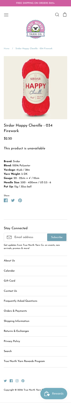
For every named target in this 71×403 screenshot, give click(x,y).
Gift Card (9, 280)
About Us (9, 260)
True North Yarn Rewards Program (24, 361)
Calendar (9, 270)
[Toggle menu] (6, 14)
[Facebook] (10, 380)
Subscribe (56, 237)
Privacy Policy (12, 341)
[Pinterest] (21, 380)
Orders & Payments (15, 311)
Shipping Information (16, 321)
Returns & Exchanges (16, 331)
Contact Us (10, 291)
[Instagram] (16, 380)
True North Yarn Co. (34, 390)
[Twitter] (4, 380)
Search (8, 351)
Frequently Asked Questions (20, 301)
